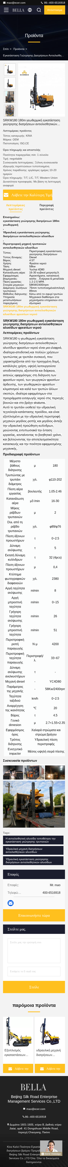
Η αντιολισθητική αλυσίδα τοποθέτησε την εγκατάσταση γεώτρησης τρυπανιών (31, 840)
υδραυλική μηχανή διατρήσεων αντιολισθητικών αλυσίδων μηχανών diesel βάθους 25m (49, 1053)
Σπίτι (6, 48)
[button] (11, 115)
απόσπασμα (54, 9)
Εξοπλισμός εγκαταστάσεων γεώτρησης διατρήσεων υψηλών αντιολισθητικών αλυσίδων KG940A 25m (17, 1053)
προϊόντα (18, 48)
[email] (10, 903)
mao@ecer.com (16, 2)
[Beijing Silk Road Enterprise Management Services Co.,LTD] (18, 10)
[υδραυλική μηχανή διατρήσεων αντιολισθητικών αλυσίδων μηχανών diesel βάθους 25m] (50, 1032)
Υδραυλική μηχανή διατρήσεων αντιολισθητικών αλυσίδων (24, 850)
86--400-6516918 (54, 2)
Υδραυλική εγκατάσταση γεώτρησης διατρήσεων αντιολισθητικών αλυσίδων (29, 861)
